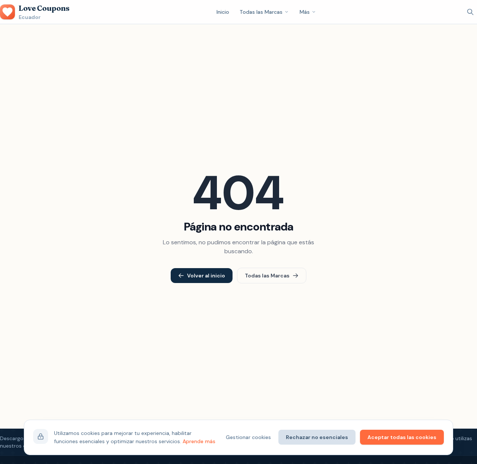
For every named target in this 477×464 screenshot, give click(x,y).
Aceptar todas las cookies (401, 437)
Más (305, 12)
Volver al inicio (206, 275)
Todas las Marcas (261, 12)
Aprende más (199, 441)
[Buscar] (470, 12)
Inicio (223, 12)
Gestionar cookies (248, 437)
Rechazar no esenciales (317, 437)
